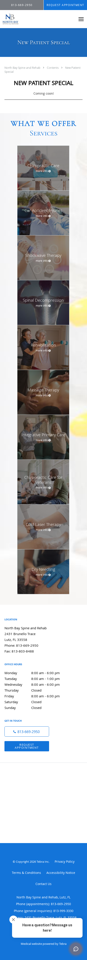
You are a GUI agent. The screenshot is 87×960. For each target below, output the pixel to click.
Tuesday (32, 678)
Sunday (22, 707)
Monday (32, 673)
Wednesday (32, 684)
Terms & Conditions (26, 873)
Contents (53, 68)
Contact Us (43, 884)
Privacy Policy (65, 861)
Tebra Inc (43, 862)
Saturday (22, 702)
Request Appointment (27, 746)
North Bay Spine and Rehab (22, 68)
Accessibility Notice (60, 873)
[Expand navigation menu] (81, 19)
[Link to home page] (38, 19)
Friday (32, 696)
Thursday (22, 690)
